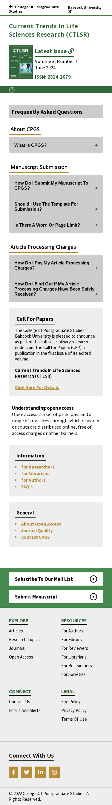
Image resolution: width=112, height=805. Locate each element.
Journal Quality (37, 530)
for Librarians (35, 473)
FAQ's (27, 487)
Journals (17, 648)
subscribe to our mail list (44, 579)
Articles (16, 631)
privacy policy (74, 710)
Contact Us (19, 701)
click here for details (37, 387)
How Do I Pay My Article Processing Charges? (51, 265)
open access (21, 657)
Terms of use (74, 719)
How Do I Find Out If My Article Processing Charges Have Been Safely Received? (54, 289)
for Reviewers (74, 648)
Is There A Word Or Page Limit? (47, 225)
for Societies (73, 674)
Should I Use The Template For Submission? (46, 206)
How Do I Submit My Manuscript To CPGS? (51, 185)
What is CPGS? (30, 145)
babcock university (85, 7)
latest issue (51, 51)
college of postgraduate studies (34, 9)
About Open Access (41, 524)
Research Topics (24, 639)
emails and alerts (25, 710)
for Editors (71, 639)
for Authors (33, 480)
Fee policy (70, 701)
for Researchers (37, 467)
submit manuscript (36, 597)
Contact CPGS (35, 537)
